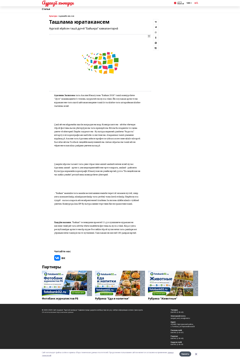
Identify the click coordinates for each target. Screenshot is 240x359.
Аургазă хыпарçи (58, 3)
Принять (185, 354)
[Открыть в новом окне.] (59, 258)
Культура (53, 16)
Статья (46, 9)
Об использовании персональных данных (58, 312)
